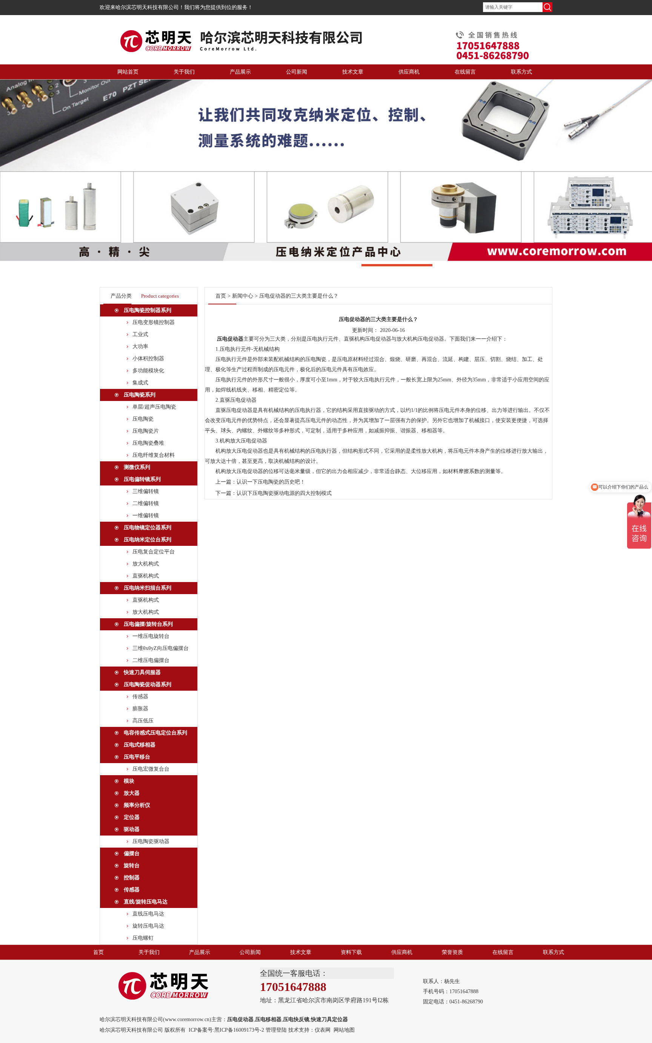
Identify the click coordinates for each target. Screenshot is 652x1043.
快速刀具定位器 (329, 1019)
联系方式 (521, 72)
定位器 (132, 817)
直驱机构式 (145, 576)
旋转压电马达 (148, 926)
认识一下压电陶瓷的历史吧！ (271, 482)
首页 (220, 296)
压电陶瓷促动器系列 (147, 684)
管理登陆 (276, 1030)
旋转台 (132, 865)
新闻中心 (242, 296)
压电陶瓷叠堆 (148, 443)
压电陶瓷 (143, 419)
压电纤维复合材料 (153, 455)
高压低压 (143, 720)
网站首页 (127, 72)
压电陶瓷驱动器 (150, 841)
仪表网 (323, 1030)
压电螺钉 (143, 938)
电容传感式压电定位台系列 (155, 733)
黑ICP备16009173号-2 (239, 1030)
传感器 (140, 696)
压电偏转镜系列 (142, 479)
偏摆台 (132, 853)
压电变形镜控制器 (153, 322)
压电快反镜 (296, 1019)
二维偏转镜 (145, 503)
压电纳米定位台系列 (147, 539)
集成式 (140, 383)
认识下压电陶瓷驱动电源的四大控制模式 (284, 493)
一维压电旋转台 (150, 636)
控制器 (132, 877)
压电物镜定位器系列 (147, 527)
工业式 (140, 334)
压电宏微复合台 (150, 769)
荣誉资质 (452, 952)
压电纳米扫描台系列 (147, 588)
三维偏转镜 (145, 491)
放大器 (132, 793)
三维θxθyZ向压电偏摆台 (160, 648)
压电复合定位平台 (153, 552)
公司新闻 (296, 72)
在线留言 (465, 72)
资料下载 (351, 952)
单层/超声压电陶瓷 (154, 407)
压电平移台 (137, 757)
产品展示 (240, 72)
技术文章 (352, 72)
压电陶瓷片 (145, 431)
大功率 (140, 346)
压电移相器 (268, 1019)
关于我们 (184, 72)
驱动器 (132, 829)
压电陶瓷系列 (139, 395)
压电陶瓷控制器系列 (147, 310)
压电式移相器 (139, 745)
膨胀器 (140, 708)
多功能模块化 (148, 370)
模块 (129, 781)
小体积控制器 (148, 358)
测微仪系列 (137, 467)
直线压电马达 (148, 914)
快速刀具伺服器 (142, 672)
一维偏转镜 (145, 515)
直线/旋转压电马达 (146, 902)
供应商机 (409, 72)
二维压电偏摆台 (150, 660)
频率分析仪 (137, 805)
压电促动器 (230, 339)
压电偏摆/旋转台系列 (148, 624)
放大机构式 (145, 564)
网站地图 (344, 1030)
